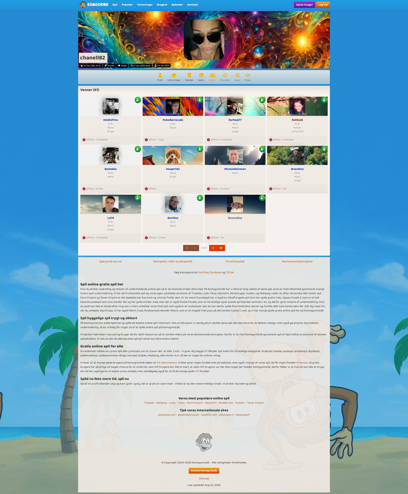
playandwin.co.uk (188, 415)
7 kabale (149, 403)
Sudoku (240, 403)
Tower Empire (255, 403)
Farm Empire (195, 403)
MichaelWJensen (235, 169)
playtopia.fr (243, 415)
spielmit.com (209, 415)
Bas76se (173, 218)
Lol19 (110, 218)
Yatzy (181, 403)
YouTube (203, 272)
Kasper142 (173, 169)
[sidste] (221, 248)
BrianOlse (297, 169)
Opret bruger (304, 5)
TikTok (230, 272)
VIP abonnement (167, 362)
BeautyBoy (235, 218)
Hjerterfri (211, 403)
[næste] (213, 248)
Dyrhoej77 (235, 120)
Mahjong (161, 403)
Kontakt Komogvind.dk (204, 471)
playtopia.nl (226, 415)
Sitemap (204, 478)
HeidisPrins (110, 120)
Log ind (323, 5)
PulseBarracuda (173, 120)
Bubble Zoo (226, 403)
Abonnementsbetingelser (297, 261)
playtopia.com (166, 415)
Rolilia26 (297, 120)
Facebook (216, 272)
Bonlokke (111, 169)
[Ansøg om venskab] (138, 100)
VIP (197, 371)
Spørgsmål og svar (110, 261)
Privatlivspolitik (235, 261)
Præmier (302, 362)
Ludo (172, 403)
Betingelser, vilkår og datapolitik (173, 261)
